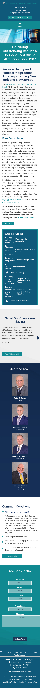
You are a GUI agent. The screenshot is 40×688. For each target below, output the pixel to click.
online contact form (10, 202)
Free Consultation (20, 8)
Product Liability (17, 273)
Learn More (8, 223)
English (11, 17)
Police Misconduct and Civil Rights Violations (24, 292)
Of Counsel (20, 429)
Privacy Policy (27, 679)
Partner (20, 400)
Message (20, 614)
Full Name (20, 579)
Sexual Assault (19, 267)
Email (20, 587)
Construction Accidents (20, 301)
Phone (20, 595)
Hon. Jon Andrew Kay (20, 487)
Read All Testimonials (12, 354)
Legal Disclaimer (14, 679)
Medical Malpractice (25, 260)
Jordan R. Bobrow (20, 427)
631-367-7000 (21, 10)
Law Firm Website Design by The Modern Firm (20, 682)
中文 (28, 17)
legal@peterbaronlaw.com (21, 13)
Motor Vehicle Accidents (21, 240)
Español (20, 17)
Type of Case (20, 606)
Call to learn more (26, 217)
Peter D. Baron (20, 398)
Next (38, 338)
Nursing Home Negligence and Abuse (23, 280)
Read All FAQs (12, 556)
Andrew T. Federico (20, 457)
